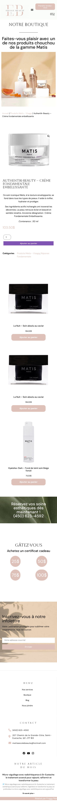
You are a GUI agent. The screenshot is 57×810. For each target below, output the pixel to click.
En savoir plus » (28, 793)
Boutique (27, 695)
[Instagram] (33, 753)
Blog (27, 700)
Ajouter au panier (28, 243)
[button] (32, 10)
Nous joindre (27, 705)
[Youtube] (28, 753)
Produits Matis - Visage (21, 113)
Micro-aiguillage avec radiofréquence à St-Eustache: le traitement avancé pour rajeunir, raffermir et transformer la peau (28, 777)
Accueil (5, 113)
